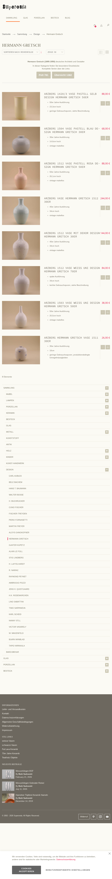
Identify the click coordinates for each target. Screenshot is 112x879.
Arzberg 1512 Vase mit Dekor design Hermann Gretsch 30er (72, 234)
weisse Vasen (8, 741)
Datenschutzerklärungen (13, 717)
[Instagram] (100, 816)
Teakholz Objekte (9, 757)
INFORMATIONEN (10, 705)
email (107, 816)
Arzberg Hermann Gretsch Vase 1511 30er (71, 339)
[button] (103, 103)
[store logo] (14, 8)
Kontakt (5, 713)
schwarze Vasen (9, 745)
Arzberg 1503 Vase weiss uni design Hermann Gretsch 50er (72, 304)
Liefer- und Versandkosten (13, 709)
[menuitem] (13, 18)
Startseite (6, 34)
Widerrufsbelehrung (10, 726)
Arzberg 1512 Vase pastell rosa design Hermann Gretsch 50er (72, 165)
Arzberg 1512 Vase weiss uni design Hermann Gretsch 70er (72, 269)
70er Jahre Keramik (11, 753)
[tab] (101, 25)
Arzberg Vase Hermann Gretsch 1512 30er (71, 200)
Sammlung (22, 34)
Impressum (7, 730)
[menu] (56, 18)
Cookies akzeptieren (26, 869)
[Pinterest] (93, 817)
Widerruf (84, 816)
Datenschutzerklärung (65, 859)
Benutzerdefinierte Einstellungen (68, 870)
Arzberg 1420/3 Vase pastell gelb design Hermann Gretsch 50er (70, 95)
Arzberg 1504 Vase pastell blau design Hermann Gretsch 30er (72, 130)
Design (37, 34)
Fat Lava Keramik (10, 749)
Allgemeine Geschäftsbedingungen (17, 722)
